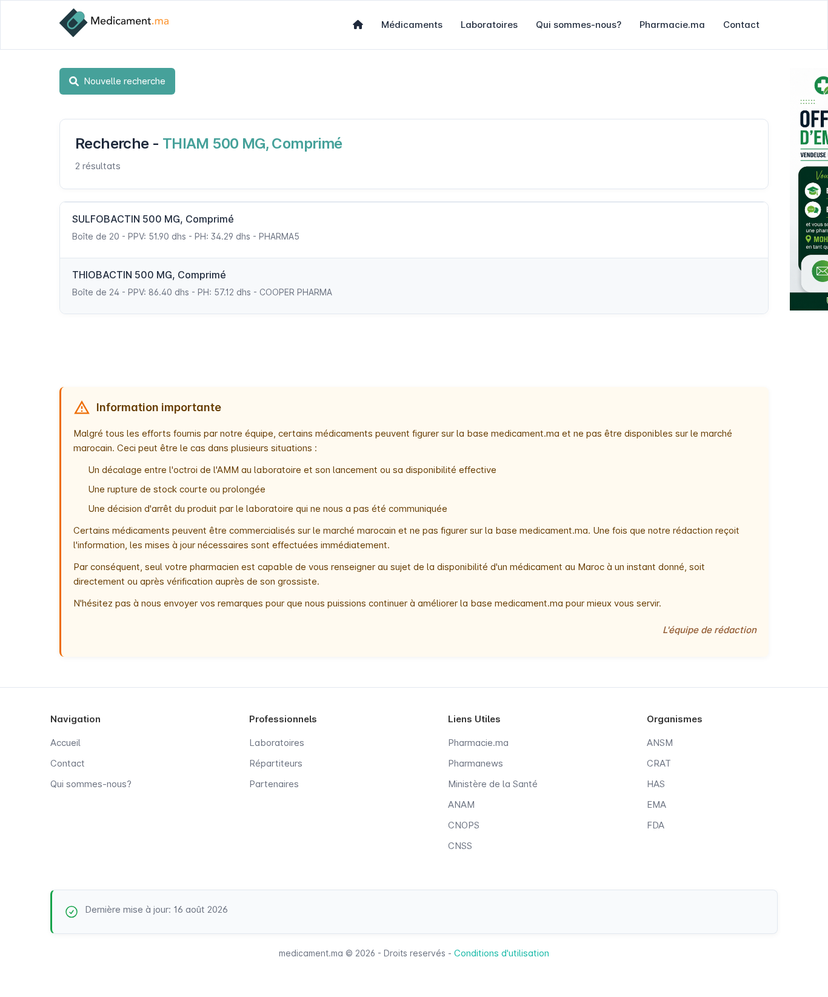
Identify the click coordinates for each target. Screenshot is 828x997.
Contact (741, 24)
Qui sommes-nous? (578, 24)
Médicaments (411, 24)
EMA (656, 804)
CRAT (659, 763)
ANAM (461, 804)
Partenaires (274, 784)
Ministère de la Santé (493, 784)
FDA (655, 825)
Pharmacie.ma (672, 24)
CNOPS (463, 825)
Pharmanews (475, 763)
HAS (656, 784)
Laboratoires (489, 24)
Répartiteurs (275, 763)
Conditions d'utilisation (501, 953)
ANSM (660, 742)
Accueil (65, 742)
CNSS (460, 845)
